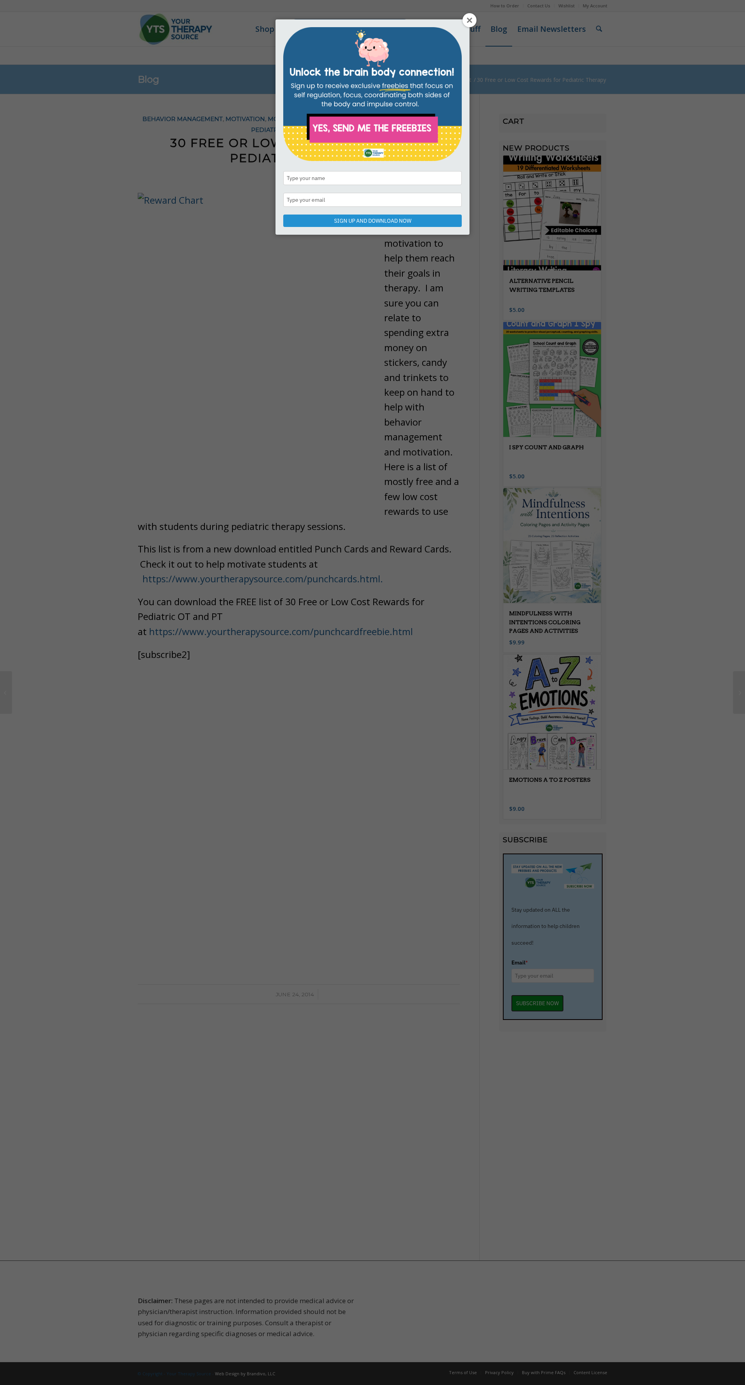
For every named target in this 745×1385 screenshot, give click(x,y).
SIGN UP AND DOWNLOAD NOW (372, 220)
